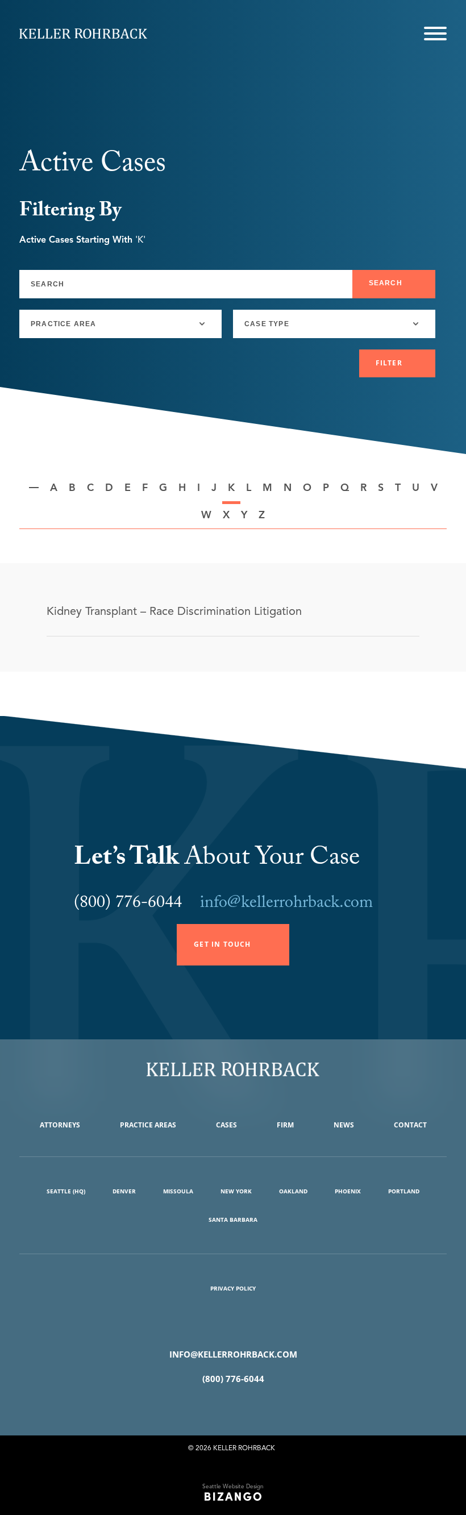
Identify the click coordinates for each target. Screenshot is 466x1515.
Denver (124, 1191)
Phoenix (348, 1191)
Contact (410, 1125)
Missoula (178, 1191)
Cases (226, 1125)
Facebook (216, 1407)
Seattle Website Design (233, 1486)
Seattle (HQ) (66, 1191)
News (344, 1125)
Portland (403, 1191)
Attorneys (60, 1125)
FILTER (389, 363)
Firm (285, 1125)
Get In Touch (222, 944)
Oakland (293, 1191)
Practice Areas (148, 1125)
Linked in (250, 1407)
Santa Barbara (233, 1219)
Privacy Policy (233, 1288)
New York (236, 1191)
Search (385, 283)
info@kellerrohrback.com (286, 904)
